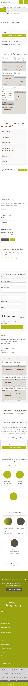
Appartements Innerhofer (7, 65)
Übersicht (3, 11)
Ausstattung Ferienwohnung (7, 149)
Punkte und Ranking (5, 644)
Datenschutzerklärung (8, 321)
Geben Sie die (10, 258)
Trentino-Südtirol (12, 220)
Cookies (6, 673)
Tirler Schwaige (20, 393)
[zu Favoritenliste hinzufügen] (2, 14)
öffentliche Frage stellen (15, 447)
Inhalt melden (20, 413)
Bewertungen (19, 11)
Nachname (4, 301)
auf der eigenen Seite (21, 531)
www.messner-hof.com (15, 44)
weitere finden (20, 483)
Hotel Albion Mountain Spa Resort (20, 65)
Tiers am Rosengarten (9, 217)
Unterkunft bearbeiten (6, 632)
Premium (24, 55)
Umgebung (6, 142)
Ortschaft (5, 161)
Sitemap (3, 655)
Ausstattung (6, 131)
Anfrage (25, 11)
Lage (8, 11)
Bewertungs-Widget (6, 648)
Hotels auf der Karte (5, 623)
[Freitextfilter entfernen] (21, 2)
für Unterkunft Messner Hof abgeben (7, 484)
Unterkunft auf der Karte (9, 38)
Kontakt (12, 239)
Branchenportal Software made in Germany (10, 681)
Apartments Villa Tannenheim (7, 394)
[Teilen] (22, 684)
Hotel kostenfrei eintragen (6, 636)
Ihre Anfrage (4, 287)
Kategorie (5, 156)
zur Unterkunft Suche (1, 6)
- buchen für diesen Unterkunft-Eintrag (14, 551)
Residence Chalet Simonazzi (20, 95)
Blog (2, 611)
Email (3, 307)
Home (4, 669)
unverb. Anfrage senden (15, 35)
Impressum (14, 669)
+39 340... (8, 41)
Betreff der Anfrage (6, 281)
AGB (2, 615)
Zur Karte (4, 346)
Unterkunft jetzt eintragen (14, 589)
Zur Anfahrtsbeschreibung (8, 348)
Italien (5, 222)
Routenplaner (23, 169)
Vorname (3, 295)
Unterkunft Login (6, 663)
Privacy (22, 669)
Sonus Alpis (8, 78)
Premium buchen (6, 641)
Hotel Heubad (7, 382)
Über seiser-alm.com (5, 627)
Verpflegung (6, 137)
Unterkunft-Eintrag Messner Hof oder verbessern (8, 531)
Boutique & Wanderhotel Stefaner (7, 108)
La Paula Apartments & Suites (20, 80)
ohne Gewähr (9, 413)
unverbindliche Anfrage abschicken (12, 327)
